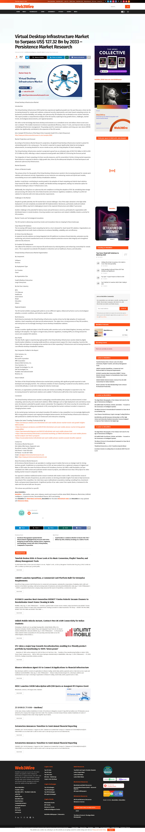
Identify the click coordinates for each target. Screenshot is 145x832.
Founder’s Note (19, 789)
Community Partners (20, 803)
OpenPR (39, 52)
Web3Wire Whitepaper (50, 814)
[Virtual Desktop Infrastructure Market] (48, 80)
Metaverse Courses (79, 802)
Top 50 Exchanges (49, 789)
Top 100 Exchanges (49, 792)
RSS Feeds (18, 810)
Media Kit (17, 808)
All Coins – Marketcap (50, 777)
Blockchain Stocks (49, 802)
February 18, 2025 (19, 52)
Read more (20, 570)
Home (18, 11)
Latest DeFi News (78, 774)
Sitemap (97, 827)
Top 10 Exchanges (49, 787)
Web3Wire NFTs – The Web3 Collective (25, 792)
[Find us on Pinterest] (124, 1)
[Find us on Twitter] (105, 1)
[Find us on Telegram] (111, 1)
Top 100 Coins (48, 774)
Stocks (60, 11)
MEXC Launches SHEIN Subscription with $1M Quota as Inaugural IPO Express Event (52, 686)
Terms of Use (83, 827)
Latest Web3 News (79, 777)
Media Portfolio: (107, 800)
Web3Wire (24, 7)
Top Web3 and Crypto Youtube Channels (85, 770)
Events (69, 11)
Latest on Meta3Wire (104, 427)
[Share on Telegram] (27, 57)
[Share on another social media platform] (89, 57)
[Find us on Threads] (118, 1)
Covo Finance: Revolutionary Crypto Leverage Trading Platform (112, 414)
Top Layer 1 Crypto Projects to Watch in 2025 (112, 276)
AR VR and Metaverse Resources (83, 799)
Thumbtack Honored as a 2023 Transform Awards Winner (110, 446)
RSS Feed (94, 1)
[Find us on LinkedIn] (108, 1)
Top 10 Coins (47, 770)
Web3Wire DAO (79, 1)
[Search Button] (127, 6)
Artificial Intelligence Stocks (52, 809)
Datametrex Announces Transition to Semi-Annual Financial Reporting (46, 726)
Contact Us (99, 1)
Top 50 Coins (48, 772)
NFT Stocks (47, 805)
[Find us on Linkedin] (18, 818)
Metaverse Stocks (49, 807)
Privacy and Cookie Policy (99, 830)
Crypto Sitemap (115, 827)
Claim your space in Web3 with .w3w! (85, 808)
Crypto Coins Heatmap (50, 779)
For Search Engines (105, 827)
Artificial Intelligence (23, 16)
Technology (33, 11)
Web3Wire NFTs (59, 1)
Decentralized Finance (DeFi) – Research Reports (85, 788)
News (75, 11)
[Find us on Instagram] (113, 1)
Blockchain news (63, 498)
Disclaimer (90, 827)
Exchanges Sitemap (125, 827)
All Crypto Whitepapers (80, 791)
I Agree (111, 829)
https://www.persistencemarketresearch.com (32, 457)
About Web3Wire (51, 1)
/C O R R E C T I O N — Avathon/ (29, 707)
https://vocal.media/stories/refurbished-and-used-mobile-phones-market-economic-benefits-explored (48, 438)
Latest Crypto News (79, 772)
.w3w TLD (66, 1)
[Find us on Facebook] (116, 1)
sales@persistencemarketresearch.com (31, 455)
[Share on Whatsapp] (67, 57)
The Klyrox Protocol (79, 815)
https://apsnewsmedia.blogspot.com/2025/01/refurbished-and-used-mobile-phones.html (44, 431)
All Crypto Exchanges (50, 794)
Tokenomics (61, 814)
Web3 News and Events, (34, 498)
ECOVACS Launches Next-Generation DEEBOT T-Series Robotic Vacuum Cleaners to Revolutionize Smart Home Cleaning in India (111, 375)
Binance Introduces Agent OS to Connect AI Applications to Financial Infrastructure (52, 667)
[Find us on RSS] (129, 1)
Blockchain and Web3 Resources (83, 785)
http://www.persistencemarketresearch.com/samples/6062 (33, 135)
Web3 (24, 11)
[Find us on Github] (121, 1)
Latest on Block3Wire (104, 395)
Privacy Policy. (103, 317)
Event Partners (19, 801)
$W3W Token (72, 1)
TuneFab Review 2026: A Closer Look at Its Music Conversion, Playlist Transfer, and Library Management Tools (111, 363)
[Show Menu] (128, 11)
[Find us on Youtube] (126, 1)
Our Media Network (20, 805)
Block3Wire (115, 800)
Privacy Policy (75, 827)
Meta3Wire (122, 800)
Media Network (87, 1)
